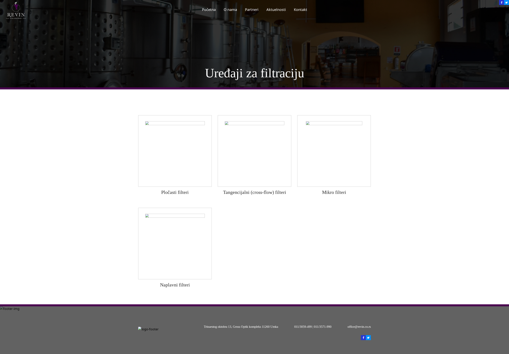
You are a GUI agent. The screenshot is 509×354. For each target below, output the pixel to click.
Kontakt (300, 9)
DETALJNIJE (175, 150)
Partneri (251, 9)
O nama (230, 9)
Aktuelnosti (276, 9)
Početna (209, 9)
